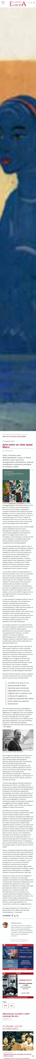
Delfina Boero (8, 450)
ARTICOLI (10, 434)
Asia (11, 1005)
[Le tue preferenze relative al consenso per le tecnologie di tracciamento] (33, 1056)
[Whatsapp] (17, 915)
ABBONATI (6, 1018)
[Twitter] (15, 915)
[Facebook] (12, 915)
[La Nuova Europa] (18, 3)
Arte (5, 1005)
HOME (5, 434)
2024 (15, 434)
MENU (3, 4)
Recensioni (22, 434)
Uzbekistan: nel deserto (16, 503)
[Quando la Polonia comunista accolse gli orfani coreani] (18, 1041)
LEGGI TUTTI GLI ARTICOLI (19, 940)
